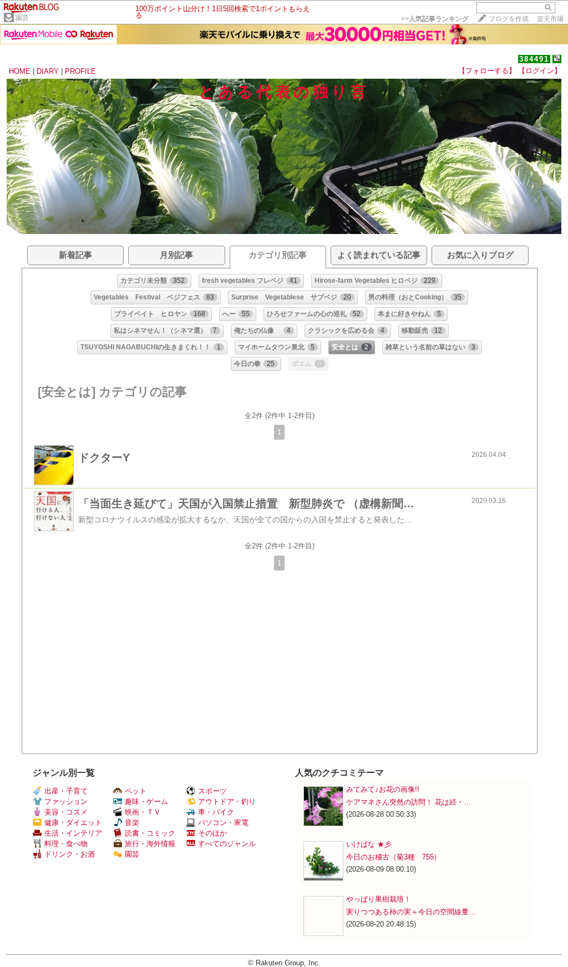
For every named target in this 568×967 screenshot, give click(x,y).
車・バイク (216, 812)
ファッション (66, 801)
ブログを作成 (509, 19)
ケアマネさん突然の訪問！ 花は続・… (408, 802)
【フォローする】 (487, 71)
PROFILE (80, 71)
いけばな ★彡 (372, 844)
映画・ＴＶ (143, 812)
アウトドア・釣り (227, 801)
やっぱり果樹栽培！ (378, 899)
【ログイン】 (539, 71)
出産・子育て (66, 791)
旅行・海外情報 (150, 843)
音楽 (132, 822)
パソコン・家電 (223, 822)
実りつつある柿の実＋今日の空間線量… (411, 912)
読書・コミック (150, 833)
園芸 (22, 18)
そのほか (212, 833)
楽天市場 (550, 19)
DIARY (48, 71)
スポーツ (212, 791)
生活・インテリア (73, 833)
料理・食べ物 (66, 843)
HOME (20, 71)
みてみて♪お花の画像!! (382, 789)
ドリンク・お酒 (69, 854)
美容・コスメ (66, 812)
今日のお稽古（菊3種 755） (393, 857)
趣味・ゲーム (146, 801)
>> (435, 19)
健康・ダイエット (73, 822)
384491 (534, 59)
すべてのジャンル (227, 843)
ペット (135, 791)
